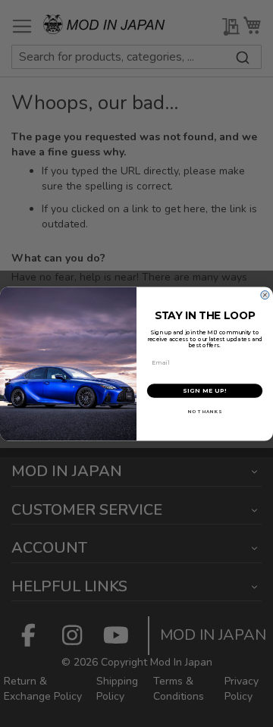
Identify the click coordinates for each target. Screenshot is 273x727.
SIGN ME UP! (205, 390)
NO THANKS (205, 411)
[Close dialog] (264, 294)
